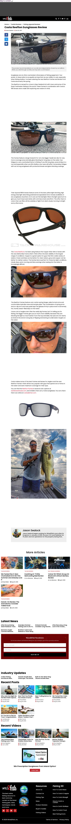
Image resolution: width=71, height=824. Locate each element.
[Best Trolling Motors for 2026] (43, 689)
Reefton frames (27, 389)
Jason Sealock (31, 530)
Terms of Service (52, 820)
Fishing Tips (40, 797)
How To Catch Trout (60, 810)
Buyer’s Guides (41, 809)
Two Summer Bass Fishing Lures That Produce (7, 741)
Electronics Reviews (54, 571)
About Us (39, 790)
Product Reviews (41, 805)
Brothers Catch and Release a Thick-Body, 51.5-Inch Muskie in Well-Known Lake (26, 632)
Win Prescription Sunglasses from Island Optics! (35, 766)
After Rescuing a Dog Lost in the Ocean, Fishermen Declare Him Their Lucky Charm (60, 627)
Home (7, 24)
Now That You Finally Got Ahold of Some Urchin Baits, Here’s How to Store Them (25, 698)
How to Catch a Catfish (58, 802)
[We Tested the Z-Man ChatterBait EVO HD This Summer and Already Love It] (60, 689)
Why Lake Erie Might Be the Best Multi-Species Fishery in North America (9, 698)
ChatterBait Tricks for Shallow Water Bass (25, 740)
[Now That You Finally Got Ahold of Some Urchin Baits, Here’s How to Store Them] (26, 689)
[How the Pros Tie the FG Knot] (43, 733)
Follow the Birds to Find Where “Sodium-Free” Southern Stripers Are (26, 717)
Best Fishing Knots (59, 814)
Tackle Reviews (16, 24)
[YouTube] (11, 810)
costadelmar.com (30, 393)
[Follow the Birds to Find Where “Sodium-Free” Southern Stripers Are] (26, 709)
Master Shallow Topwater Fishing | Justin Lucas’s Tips (58, 741)
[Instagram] (15, 810)
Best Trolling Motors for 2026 (43, 697)
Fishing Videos (41, 813)
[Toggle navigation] (67, 18)
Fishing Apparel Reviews (31, 24)
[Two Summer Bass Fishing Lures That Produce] (9, 733)
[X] (7, 810)
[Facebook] (3, 810)
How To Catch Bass (59, 790)
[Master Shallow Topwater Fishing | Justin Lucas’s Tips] (60, 733)
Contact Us (40, 793)
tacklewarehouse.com (18, 391)
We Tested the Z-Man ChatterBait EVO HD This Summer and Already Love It (59, 698)
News (38, 801)
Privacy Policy (64, 820)
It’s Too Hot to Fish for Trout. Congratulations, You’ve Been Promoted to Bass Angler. (9, 718)
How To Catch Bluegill (60, 797)
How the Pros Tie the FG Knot (42, 740)
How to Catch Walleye (60, 806)
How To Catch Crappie (61, 793)
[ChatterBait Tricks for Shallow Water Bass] (26, 733)
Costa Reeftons (19, 252)
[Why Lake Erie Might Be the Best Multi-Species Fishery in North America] (9, 689)
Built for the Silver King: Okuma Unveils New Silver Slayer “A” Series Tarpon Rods (43, 679)
